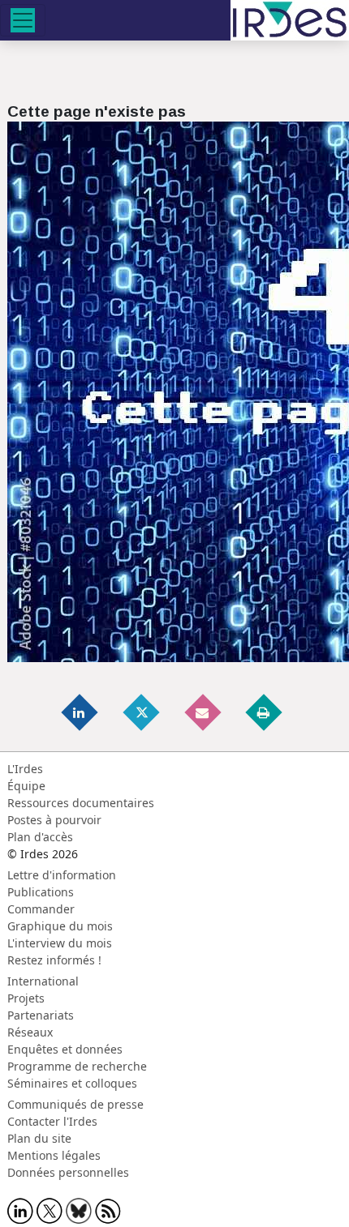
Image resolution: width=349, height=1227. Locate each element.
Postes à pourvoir (54, 819)
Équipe (26, 785)
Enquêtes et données (65, 1049)
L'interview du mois (59, 943)
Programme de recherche (77, 1066)
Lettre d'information (61, 875)
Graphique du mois (60, 926)
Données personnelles (68, 1172)
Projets (26, 998)
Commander (41, 909)
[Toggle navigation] (22, 20)
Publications (40, 892)
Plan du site (39, 1138)
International (43, 981)
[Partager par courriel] (204, 712)
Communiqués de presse (75, 1104)
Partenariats (40, 1015)
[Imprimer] (265, 712)
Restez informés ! (54, 960)
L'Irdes (25, 768)
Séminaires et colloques (72, 1083)
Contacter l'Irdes (52, 1121)
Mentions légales (54, 1155)
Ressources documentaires (80, 802)
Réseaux (30, 1032)
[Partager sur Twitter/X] (142, 712)
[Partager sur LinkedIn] (81, 712)
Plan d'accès (40, 836)
